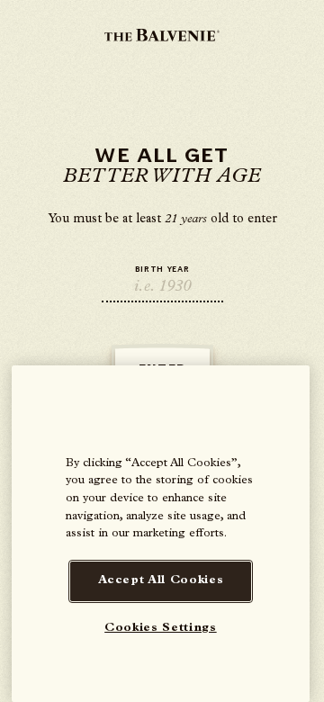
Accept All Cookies (161, 581)
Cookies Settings (160, 628)
